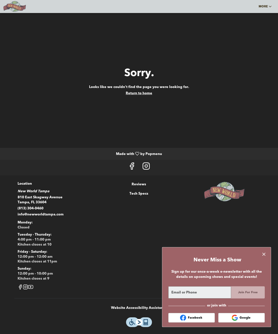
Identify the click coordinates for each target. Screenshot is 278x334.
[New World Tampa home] (23, 6)
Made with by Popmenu (82, 153)
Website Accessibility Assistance (139, 307)
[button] (265, 6)
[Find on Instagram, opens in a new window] (146, 167)
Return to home (139, 93)
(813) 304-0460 (30, 208)
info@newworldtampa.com (41, 214)
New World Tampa (224, 191)
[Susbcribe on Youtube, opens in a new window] (30, 288)
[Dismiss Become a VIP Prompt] (264, 254)
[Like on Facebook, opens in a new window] (132, 167)
